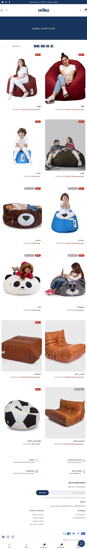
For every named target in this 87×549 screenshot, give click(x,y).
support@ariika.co (75, 473)
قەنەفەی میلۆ (79, 441)
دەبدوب (38, 240)
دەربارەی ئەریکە (80, 514)
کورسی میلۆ (79, 374)
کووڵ (39, 106)
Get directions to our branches (23, 473)
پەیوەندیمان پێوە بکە (79, 518)
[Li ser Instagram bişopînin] (6, 2)
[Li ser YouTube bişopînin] (3, 2)
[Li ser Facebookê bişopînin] (10, 2)
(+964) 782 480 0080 (26, 462)
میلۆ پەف (37, 374)
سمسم (81, 240)
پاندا (39, 307)
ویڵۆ (82, 106)
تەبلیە (38, 173)
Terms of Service (68, 497)
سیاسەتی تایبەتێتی (38, 514)
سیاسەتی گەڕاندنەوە (37, 524)
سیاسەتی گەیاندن (38, 521)
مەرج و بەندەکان (38, 518)
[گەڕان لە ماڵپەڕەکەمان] (6, 10)
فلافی (82, 173)
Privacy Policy (81, 497)
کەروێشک (80, 307)
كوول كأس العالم (34, 441)
